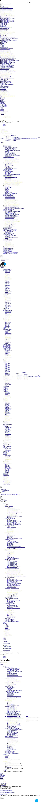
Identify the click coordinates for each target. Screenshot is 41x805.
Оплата (27, 716)
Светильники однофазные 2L (12, 730)
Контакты (27, 719)
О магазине (7, 625)
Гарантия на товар (8, 767)
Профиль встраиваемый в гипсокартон (14, 696)
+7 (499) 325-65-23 (4, 111)
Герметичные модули (11, 687)
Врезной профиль (10, 695)
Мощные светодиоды (11, 745)
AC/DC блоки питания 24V (12, 709)
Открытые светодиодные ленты (13, 669)
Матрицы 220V (10, 747)
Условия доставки (8, 764)
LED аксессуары (10, 677)
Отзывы (6, 757)
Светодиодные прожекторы (12, 605)
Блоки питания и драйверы (12, 561)
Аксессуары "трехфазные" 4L (12, 735)
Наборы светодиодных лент (12, 674)
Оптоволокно (7, 750)
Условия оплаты (8, 762)
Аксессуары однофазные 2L (12, 733)
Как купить (7, 632)
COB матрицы (9, 746)
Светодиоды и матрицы (11, 611)
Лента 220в (9, 672)
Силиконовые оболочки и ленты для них (14, 676)
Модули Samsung (10, 688)
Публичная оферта (3, 794)
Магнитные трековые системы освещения (14, 729)
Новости (6, 756)
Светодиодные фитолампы (10, 751)
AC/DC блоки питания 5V (12, 707)
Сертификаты (7, 758)
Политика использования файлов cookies (7, 792)
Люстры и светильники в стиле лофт (13, 600)
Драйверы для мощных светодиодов (13, 711)
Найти (2, 798)
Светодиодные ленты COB (12, 673)
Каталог (6, 505)
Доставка (4, 770)
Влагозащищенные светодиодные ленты (14, 671)
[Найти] (1, 5)
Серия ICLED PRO (10, 700)
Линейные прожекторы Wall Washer (13, 742)
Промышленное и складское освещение (12, 753)
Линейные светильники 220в (12, 722)
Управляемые (9, 689)
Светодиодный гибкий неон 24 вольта (14, 681)
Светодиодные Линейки (11, 527)
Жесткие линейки (10, 683)
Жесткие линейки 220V (11, 684)
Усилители (9, 703)
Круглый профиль (10, 694)
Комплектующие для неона (12, 679)
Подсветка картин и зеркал (12, 726)
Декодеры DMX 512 (10, 704)
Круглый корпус (10, 741)
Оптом (6, 769)
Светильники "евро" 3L (11, 731)
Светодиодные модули (11, 534)
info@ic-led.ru (3, 120)
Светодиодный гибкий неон (12, 520)
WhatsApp (4, 125)
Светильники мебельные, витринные (14, 725)
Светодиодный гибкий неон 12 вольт (14, 680)
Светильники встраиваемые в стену (13, 715)
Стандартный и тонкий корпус (12, 740)
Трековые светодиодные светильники (12, 728)
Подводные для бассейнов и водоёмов (14, 723)
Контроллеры (9, 701)
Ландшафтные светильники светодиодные (14, 574)
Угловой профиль (10, 693)
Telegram (4, 124)
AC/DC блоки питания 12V (12, 708)
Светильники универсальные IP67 (13, 724)
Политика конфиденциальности (6, 790)
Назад (7, 504)
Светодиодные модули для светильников (14, 690)
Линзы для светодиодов (11, 749)
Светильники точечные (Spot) (12, 721)
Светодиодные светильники (12, 579)
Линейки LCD (9, 685)
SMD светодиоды (10, 748)
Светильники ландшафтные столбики (14, 717)
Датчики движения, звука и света (13, 705)
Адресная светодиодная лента (12, 675)
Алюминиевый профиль (11, 541)
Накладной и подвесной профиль (13, 692)
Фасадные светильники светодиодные (12, 713)
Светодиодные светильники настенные (14, 714)
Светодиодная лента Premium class (13, 668)
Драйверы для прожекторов (12, 712)
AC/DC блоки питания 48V (12, 710)
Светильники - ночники (11, 727)
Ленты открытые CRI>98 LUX (12, 670)
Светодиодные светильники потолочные (14, 720)
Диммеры (9, 702)
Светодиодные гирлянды (9, 752)
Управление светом (10, 551)
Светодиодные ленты (9, 667)
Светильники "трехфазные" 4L (12, 732)
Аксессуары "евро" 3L (11, 734)
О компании (7, 755)
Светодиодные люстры (9, 736)
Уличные (8, 743)
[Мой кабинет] (0, 488)
